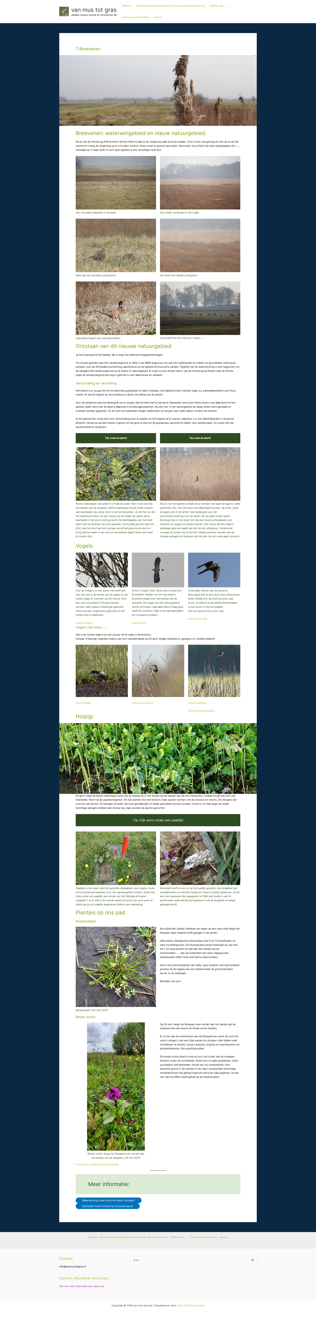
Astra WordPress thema (191, 1305)
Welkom (127, 5)
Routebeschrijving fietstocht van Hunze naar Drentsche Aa (170, 5)
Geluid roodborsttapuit (201, 710)
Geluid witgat (83, 702)
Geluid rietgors (84, 622)
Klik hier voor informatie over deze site (82, 1286)
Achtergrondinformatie (135, 17)
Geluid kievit (139, 622)
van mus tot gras (94, 9)
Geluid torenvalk (197, 618)
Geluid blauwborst (142, 702)
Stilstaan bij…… (218, 5)
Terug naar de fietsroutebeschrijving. (97, 1164)
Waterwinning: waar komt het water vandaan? (108, 1200)
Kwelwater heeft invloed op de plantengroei (107, 1206)
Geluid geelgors (197, 702)
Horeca (158, 17)
